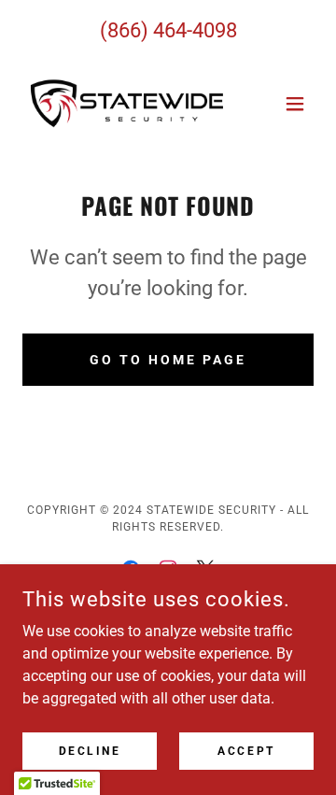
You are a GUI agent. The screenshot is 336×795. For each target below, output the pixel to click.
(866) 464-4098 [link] (168, 30)
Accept (245, 750)
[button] (295, 103)
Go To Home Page (168, 359)
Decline (90, 750)
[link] (126, 103)
